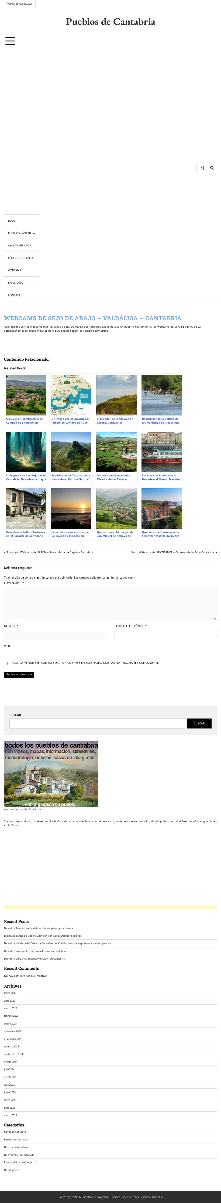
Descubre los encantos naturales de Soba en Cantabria (35, 951)
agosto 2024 (10, 1062)
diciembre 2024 (12, 1031)
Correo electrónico (131, 626)
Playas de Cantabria (15, 1131)
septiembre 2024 (13, 1054)
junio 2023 (10, 1092)
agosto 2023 (10, 1077)
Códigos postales (20, 258)
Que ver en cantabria (16, 1147)
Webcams (14, 270)
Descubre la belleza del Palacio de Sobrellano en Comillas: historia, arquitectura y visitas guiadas (57, 943)
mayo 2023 (10, 1100)
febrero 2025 (11, 1016)
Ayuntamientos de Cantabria (22, 809)
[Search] (212, 168)
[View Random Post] (202, 168)
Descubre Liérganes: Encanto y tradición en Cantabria (34, 958)
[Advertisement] (21, 131)
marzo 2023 (10, 1115)
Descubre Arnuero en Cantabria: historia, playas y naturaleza (38, 928)
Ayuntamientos (19, 245)
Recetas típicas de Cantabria (20, 1162)
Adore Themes (152, 1197)
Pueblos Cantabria (21, 233)
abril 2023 (9, 1107)
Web (7, 646)
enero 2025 (10, 1023)
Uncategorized (12, 1170)
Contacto (15, 295)
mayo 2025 (10, 993)
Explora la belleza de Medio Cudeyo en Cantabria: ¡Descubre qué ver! (43, 935)
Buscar (15, 715)
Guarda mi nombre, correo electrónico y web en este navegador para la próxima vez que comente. (86, 663)
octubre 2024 (11, 1046)
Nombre (11, 626)
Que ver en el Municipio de (19, 1155)
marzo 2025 (10, 1008)
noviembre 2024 (13, 1039)
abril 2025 (9, 1000)
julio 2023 (9, 1085)
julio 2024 (9, 1069)
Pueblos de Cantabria (110, 21)
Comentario (14, 583)
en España (15, 282)
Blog (11, 220)
